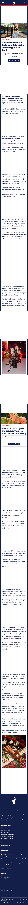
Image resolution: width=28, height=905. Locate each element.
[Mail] (11, 903)
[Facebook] (9, 60)
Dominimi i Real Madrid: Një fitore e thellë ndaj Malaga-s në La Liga (12, 867)
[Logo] (14, 3)
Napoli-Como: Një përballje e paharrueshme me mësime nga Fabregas (13, 855)
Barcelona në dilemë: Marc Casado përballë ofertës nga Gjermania (12, 863)
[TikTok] (14, 903)
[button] (25, 2)
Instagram (5, 39)
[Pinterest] (15, 60)
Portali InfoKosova (18, 53)
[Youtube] (23, 903)
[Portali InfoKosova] (6, 54)
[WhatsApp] (18, 60)
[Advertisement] (14, 79)
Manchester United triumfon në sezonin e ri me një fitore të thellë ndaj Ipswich (13, 859)
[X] (12, 60)
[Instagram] (7, 903)
